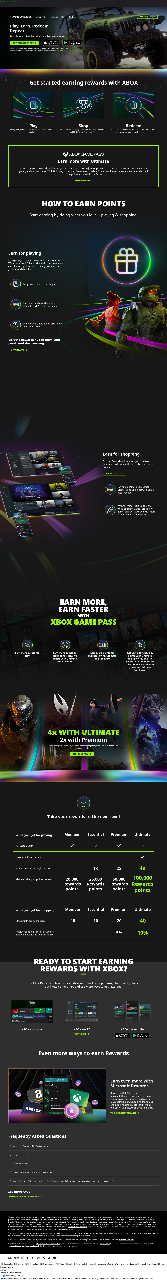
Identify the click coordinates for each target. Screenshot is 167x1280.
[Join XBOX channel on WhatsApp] (44, 1258)
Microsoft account (130, 1264)
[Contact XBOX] (22, 1258)
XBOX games (18, 1264)
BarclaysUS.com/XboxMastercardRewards (24, 1246)
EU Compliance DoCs (127, 1278)
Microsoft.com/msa (143, 1224)
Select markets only (53, 1217)
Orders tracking (6, 1267)
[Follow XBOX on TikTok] (49, 1258)
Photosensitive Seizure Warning (108, 1264)
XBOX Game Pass (31, 1264)
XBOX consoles (6, 1264)
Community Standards (85, 1264)
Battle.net (62, 1222)
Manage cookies (60, 1278)
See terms (60, 50)
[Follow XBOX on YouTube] (54, 1258)
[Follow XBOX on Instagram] (38, 1258)
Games (3, 1269)
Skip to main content (8, 1)
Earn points (41, 17)
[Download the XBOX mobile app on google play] (71, 43)
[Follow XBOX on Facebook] (28, 1258)
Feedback (71, 1264)
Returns (162, 1264)
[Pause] (8, 62)
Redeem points (57, 17)
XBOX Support (61, 1264)
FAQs (71, 17)
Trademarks (83, 1278)
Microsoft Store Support (148, 1264)
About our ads (111, 1278)
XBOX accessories (46, 1264)
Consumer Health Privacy (10, 1278)
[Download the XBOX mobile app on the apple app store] (51, 43)
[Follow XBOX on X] (33, 1258)
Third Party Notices (97, 1278)
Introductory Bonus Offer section (48, 1244)
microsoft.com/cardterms (77, 1227)
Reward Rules (105, 1244)
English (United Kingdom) (11, 1272)
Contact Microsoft (29, 1278)
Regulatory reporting (145, 1278)
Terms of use (72, 1278)
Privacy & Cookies (45, 1278)
